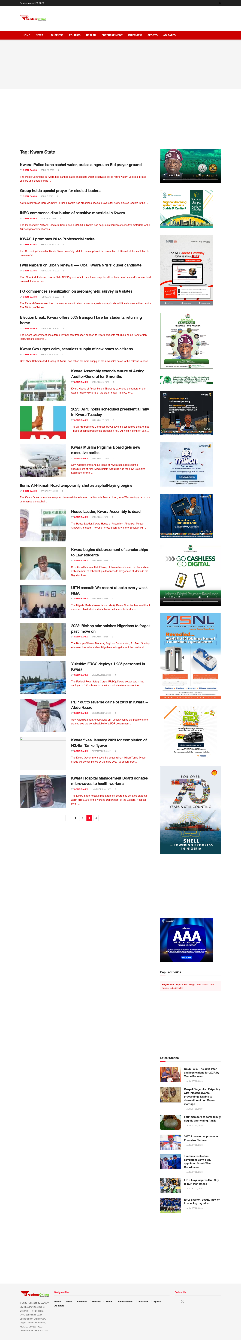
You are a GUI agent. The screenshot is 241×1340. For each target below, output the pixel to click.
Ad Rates (169, 35)
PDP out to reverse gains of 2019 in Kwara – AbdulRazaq (109, 704)
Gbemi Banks (30, 170)
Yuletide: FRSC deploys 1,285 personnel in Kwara (108, 666)
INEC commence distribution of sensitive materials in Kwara (72, 212)
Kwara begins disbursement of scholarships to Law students (109, 552)
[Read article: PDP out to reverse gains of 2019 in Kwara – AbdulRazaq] (43, 715)
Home (26, 35)
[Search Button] (219, 35)
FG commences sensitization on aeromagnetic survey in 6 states (76, 291)
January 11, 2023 (49, 490)
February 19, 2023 (49, 270)
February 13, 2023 (49, 328)
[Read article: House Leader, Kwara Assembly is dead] (43, 525)
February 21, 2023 (49, 244)
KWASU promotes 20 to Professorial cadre (57, 239)
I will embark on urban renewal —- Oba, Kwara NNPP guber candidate (80, 265)
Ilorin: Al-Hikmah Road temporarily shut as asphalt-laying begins (76, 485)
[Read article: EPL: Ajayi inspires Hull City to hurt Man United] (170, 1185)
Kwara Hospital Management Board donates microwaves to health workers (109, 780)
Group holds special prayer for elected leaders (60, 190)
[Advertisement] (157, 18)
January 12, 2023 (100, 458)
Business (57, 35)
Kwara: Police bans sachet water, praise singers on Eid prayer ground (80, 164)
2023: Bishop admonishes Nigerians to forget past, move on (110, 628)
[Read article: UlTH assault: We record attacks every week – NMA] (43, 601)
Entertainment (112, 35)
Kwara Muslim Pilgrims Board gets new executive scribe (105, 449)
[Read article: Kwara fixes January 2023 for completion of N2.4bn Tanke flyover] (43, 753)
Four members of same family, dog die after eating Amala (202, 1118)
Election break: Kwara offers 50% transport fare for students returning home (81, 319)
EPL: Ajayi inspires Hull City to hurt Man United (201, 1182)
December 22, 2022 (101, 674)
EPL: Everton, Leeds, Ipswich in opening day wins (202, 1201)
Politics (74, 35)
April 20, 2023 (47, 170)
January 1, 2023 (99, 636)
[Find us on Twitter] (220, 3)
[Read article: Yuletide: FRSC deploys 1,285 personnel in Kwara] (43, 677)
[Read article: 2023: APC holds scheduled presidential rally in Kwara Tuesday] (43, 422)
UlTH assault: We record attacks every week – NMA (111, 590)
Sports (152, 35)
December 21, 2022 (101, 712)
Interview (135, 35)
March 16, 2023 (48, 218)
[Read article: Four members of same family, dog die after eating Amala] (170, 1122)
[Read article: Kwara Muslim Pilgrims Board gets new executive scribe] (43, 460)
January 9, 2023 (99, 516)
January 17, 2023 (100, 420)
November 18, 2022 (101, 789)
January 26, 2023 (100, 381)
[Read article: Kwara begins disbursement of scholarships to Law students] (43, 563)
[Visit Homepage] (33, 18)
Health (91, 35)
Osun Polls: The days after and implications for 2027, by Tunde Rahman (201, 1072)
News (39, 35)
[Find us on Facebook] (215, 3)
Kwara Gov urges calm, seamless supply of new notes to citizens (76, 349)
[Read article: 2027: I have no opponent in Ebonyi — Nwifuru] (170, 1142)
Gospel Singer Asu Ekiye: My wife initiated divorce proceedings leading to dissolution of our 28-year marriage (202, 1096)
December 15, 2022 (101, 751)
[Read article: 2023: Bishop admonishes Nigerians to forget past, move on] (43, 639)
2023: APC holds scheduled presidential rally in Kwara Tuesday (110, 411)
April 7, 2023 (46, 196)
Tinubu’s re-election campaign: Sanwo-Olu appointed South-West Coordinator (198, 1161)
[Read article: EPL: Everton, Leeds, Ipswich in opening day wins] (170, 1205)
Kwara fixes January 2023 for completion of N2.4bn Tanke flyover (109, 742)
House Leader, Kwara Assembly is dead (105, 511)
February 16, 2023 (49, 296)
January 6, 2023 (99, 560)
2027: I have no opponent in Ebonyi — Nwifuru (201, 1138)
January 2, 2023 (99, 598)
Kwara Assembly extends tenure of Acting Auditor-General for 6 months (107, 373)
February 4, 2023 (49, 354)
